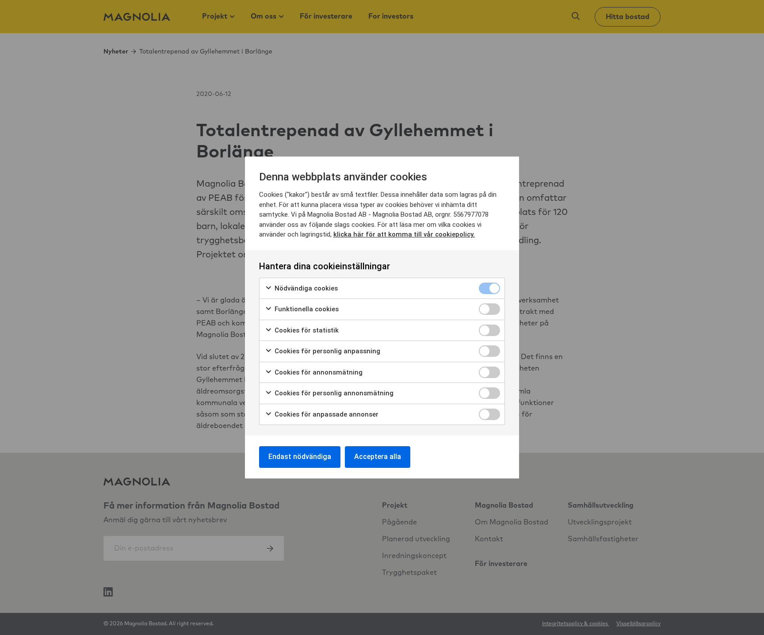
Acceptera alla (377, 456)
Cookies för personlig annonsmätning (333, 393)
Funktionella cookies (306, 309)
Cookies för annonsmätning (318, 372)
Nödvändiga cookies (305, 288)
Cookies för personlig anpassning (326, 351)
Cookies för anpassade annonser (325, 414)
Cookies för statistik (306, 330)
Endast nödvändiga (299, 456)
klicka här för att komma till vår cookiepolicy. (404, 234)
